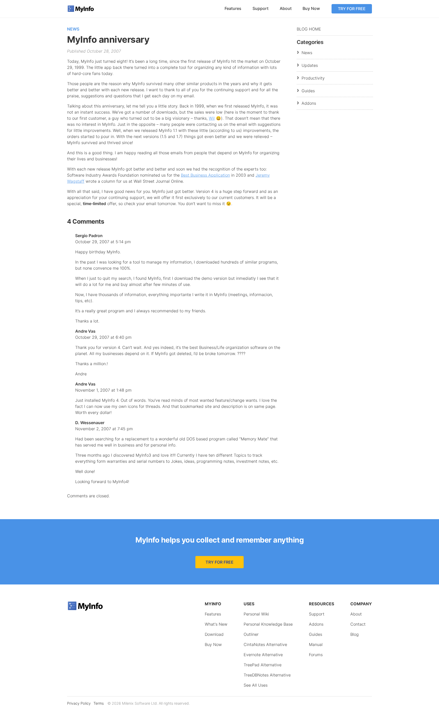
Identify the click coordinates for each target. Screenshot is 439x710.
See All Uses (256, 685)
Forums (316, 654)
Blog (354, 634)
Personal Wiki (256, 613)
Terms (98, 703)
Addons (309, 103)
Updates (310, 65)
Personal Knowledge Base (268, 624)
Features (233, 8)
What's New (216, 624)
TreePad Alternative (262, 664)
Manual (316, 644)
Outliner (251, 634)
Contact (358, 624)
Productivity (313, 78)
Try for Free (352, 8)
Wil (212, 118)
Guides (308, 90)
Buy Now (311, 8)
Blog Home (309, 29)
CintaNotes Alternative (265, 644)
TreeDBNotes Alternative (267, 674)
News (73, 29)
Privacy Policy (79, 703)
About (286, 8)
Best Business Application (205, 175)
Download (214, 634)
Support (261, 8)
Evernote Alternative (263, 654)
